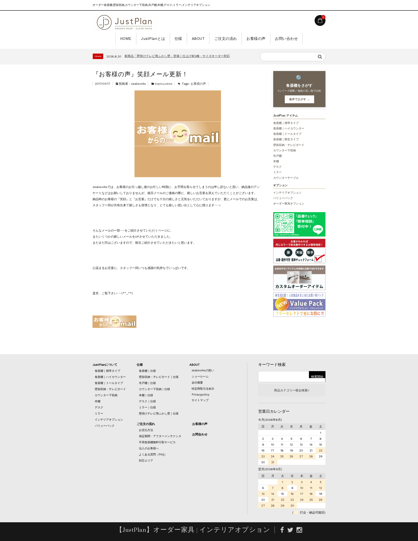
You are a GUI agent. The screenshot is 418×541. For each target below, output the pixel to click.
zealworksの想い (203, 370)
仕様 (178, 38)
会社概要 (197, 382)
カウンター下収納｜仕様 (154, 389)
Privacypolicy (200, 394)
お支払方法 (146, 430)
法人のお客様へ (149, 448)
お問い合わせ (286, 38)
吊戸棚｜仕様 (147, 383)
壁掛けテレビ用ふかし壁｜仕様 (159, 413)
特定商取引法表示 (203, 388)
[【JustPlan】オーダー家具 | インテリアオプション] (125, 22)
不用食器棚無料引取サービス (157, 442)
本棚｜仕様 (146, 395)
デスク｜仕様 (147, 401)
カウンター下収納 (284, 150)
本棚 (276, 161)
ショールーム (200, 376)
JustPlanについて (105, 364)
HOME (125, 38)
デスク (277, 166)
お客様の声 (256, 38)
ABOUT (198, 38)
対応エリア (146, 460)
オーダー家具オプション (288, 203)
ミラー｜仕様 (147, 407)
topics (159, 83)
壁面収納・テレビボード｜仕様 (159, 377)
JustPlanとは (153, 38)
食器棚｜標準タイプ (286, 123)
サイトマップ (200, 400)
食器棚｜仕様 (147, 370)
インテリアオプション (287, 192)
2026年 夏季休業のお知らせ (142, 56)
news (168, 83)
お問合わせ (199, 434)
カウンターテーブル (286, 177)
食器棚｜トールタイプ (287, 133)
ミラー (277, 172)
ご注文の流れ (225, 38)
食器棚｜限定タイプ (286, 139)
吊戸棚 (277, 155)
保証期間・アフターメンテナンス (160, 436)
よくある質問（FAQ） (153, 454)
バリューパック (283, 198)
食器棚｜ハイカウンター (288, 128)
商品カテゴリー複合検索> (291, 390)
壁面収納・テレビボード (288, 145)
